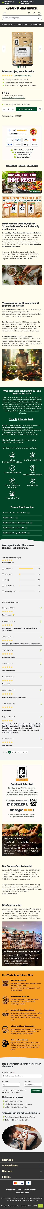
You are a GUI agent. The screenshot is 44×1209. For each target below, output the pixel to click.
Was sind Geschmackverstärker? (14, 513)
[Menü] (4, 13)
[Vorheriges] (3, 49)
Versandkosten (33, 1198)
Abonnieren (36, 1091)
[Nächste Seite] (23, 752)
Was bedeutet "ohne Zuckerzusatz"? (16, 523)
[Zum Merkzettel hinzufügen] (40, 109)
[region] (22, 49)
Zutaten (22, 166)
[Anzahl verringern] (4, 109)
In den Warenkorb (26, 109)
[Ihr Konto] (34, 13)
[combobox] (19, 17)
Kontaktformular (30, 1189)
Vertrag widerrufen (22, 1193)
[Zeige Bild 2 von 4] (20, 67)
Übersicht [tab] (13, 419)
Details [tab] (30, 419)
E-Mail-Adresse (8, 1072)
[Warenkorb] (39, 13)
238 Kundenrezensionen (23, 76)
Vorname (5, 1081)
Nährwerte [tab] (22, 419)
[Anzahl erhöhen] (13, 109)
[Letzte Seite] (26, 752)
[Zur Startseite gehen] (22, 8)
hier (32, 817)
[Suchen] (39, 17)
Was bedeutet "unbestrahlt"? (13, 528)
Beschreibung (11, 166)
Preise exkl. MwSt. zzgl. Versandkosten (13, 98)
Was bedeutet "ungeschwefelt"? (14, 533)
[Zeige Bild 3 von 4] (23, 67)
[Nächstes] (40, 49)
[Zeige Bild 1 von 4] (18, 67)
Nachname (28, 1081)
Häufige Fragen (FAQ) (14, 1189)
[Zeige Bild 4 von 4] (25, 67)
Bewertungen (32, 166)
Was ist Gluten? (8, 518)
